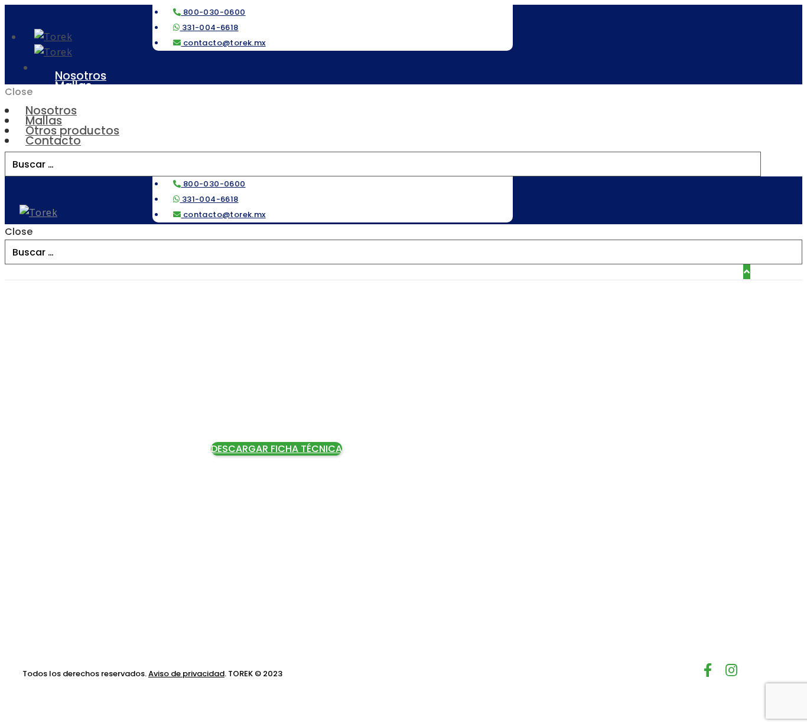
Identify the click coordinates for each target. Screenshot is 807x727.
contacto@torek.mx (223, 42)
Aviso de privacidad (186, 673)
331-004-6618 (209, 27)
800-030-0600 (213, 12)
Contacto (53, 141)
